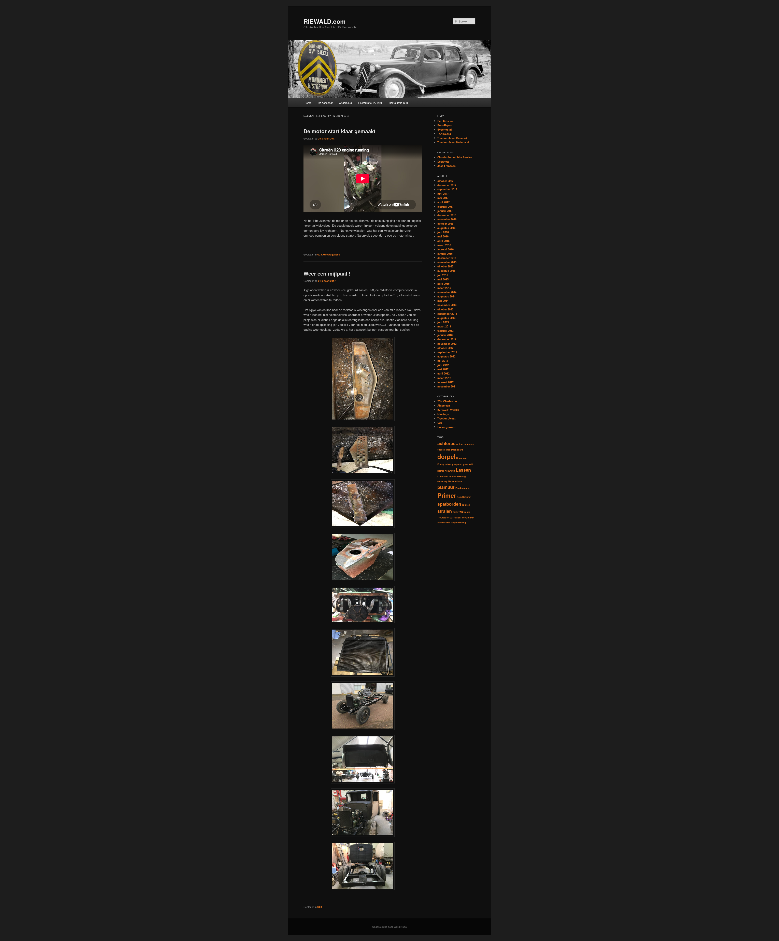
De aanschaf (325, 103)
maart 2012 (444, 378)
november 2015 (446, 262)
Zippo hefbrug (458, 522)
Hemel (440, 470)
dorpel (446, 456)
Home (307, 103)
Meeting (461, 476)
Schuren (466, 496)
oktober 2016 (445, 223)
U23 (319, 254)
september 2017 (447, 189)
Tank (455, 511)
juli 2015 (442, 275)
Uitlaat (457, 517)
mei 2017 (443, 198)
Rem (459, 496)
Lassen (463, 470)
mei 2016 (443, 236)
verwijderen (468, 517)
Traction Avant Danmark (452, 138)
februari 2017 (445, 206)
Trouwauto (443, 517)
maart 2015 (444, 288)
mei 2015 (443, 279)
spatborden (449, 504)
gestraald (468, 464)
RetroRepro (444, 125)
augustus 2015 (446, 271)
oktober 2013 (445, 309)
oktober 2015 (445, 266)
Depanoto (443, 161)
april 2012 (443, 373)
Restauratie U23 (398, 103)
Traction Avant (446, 418)
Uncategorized (331, 254)
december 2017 (446, 185)
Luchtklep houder (446, 476)
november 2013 (446, 305)
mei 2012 (443, 369)
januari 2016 (445, 253)
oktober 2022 (445, 181)
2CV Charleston (447, 401)
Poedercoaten (462, 487)
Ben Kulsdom (445, 121)
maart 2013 (444, 326)
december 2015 (446, 258)
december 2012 (446, 339)
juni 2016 (443, 232)
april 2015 (443, 283)
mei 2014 (443, 301)
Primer (446, 495)
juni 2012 (443, 365)
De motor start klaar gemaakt (339, 131)
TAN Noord (444, 134)
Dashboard (457, 449)
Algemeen (443, 405)
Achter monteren (465, 444)
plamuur (446, 487)
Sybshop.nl (444, 129)
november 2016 (446, 219)
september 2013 (447, 313)
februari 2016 (445, 249)
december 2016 (446, 215)
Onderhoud (345, 103)
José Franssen (446, 166)
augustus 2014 (446, 296)
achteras (446, 443)
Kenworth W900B (448, 410)
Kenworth (450, 470)
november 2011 (446, 386)
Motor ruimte (455, 481)
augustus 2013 (446, 318)
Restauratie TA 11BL (370, 103)
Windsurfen (443, 522)
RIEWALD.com (324, 21)
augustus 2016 (446, 228)
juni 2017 (443, 193)
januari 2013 (445, 335)
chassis (441, 449)
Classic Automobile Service (454, 157)
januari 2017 (445, 211)
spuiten (466, 504)
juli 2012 (442, 361)
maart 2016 (444, 245)
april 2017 (443, 202)
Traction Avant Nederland (453, 142)
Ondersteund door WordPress (389, 927)
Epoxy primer (444, 464)
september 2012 (447, 352)
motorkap (442, 481)
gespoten (457, 464)
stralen (444, 511)
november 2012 (446, 343)
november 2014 (446, 292)
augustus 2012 (446, 356)
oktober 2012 (445, 348)
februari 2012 (445, 382)
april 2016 (443, 241)
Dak (448, 449)
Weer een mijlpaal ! (326, 273)
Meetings (443, 414)
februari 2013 (445, 331)
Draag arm (461, 457)
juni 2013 (443, 322)
